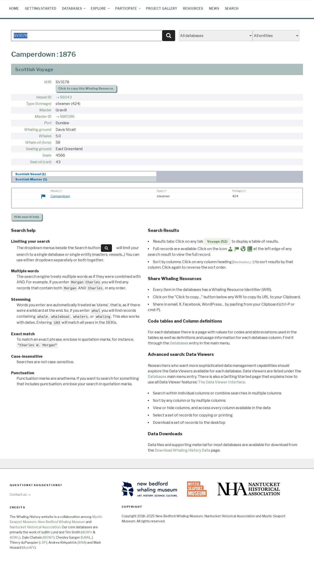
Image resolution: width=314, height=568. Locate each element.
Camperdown (60, 196)
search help (26, 217)
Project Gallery (161, 8)
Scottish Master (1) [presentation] (31, 179)
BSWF (49, 537)
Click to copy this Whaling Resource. (86, 88)
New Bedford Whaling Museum (61, 522)
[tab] (84, 174)
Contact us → (20, 494)
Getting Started (40, 8)
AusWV (29, 547)
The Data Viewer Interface (221, 382)
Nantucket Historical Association (35, 527)
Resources (193, 8)
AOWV (87, 532)
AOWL (15, 537)
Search (231, 8)
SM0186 (67, 116)
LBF (43, 542)
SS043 (66, 97)
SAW (85, 537)
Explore (98, 8)
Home (14, 8)
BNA (82, 542)
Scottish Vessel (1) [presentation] (30, 174)
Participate (126, 8)
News (214, 8)
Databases (72, 8)
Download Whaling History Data (182, 450)
